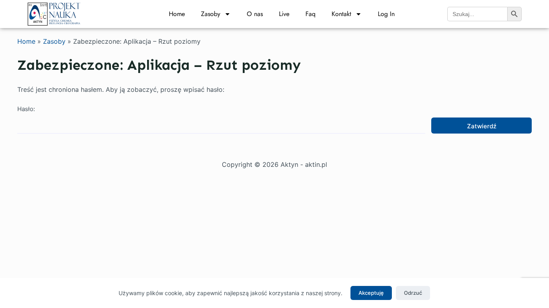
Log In (386, 13)
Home (177, 13)
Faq (310, 13)
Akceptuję (371, 293)
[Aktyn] (54, 13)
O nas (255, 13)
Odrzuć (413, 293)
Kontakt (341, 13)
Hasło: (26, 109)
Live (284, 13)
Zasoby (210, 13)
